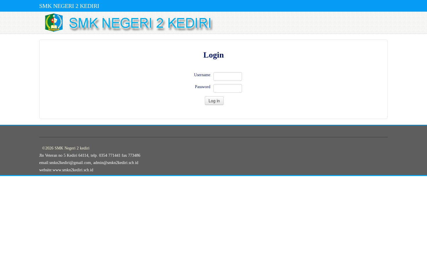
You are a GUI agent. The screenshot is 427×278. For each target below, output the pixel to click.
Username (202, 75)
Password (202, 87)
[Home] (215, 22)
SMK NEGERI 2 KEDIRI (69, 6)
